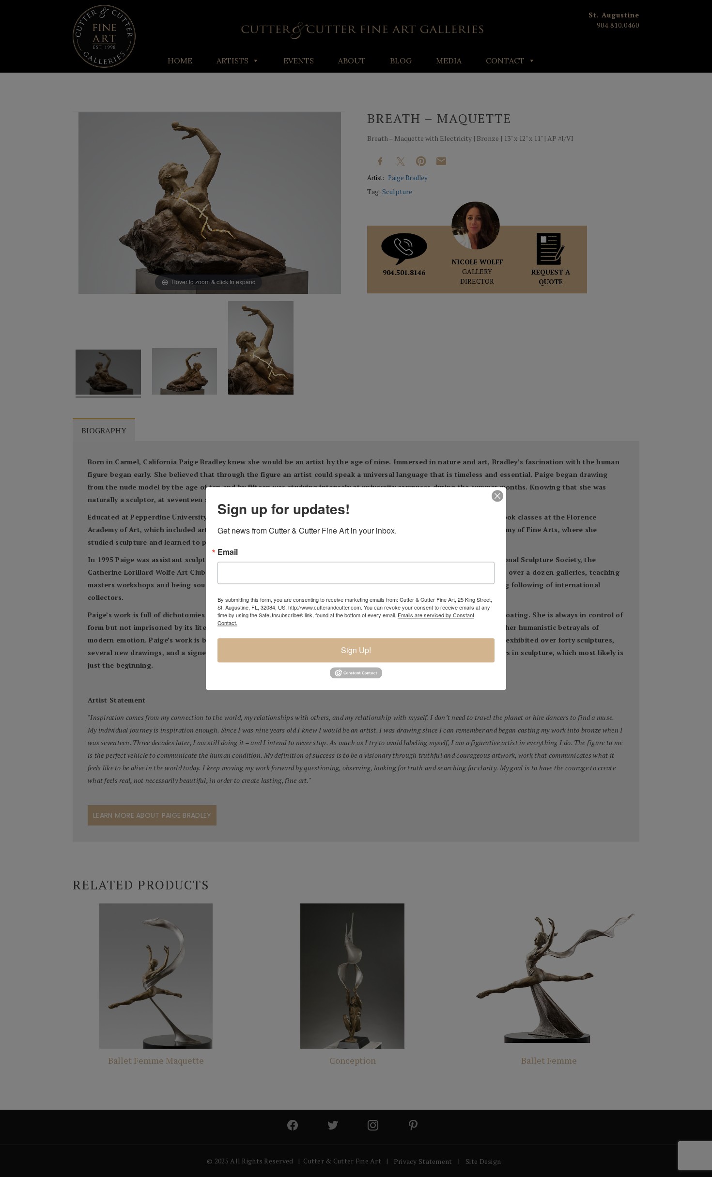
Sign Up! (356, 650)
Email (227, 552)
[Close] (497, 496)
